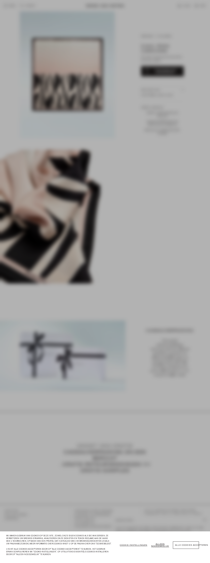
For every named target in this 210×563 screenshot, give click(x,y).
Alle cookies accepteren (187, 545)
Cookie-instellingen (133, 545)
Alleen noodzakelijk (160, 545)
